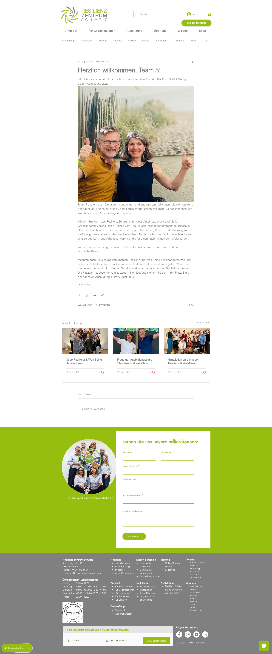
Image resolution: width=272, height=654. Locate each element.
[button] (209, 14)
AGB (192, 607)
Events (145, 40)
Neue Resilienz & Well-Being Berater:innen (84, 361)
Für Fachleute (122, 596)
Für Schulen (121, 599)
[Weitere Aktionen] (192, 61)
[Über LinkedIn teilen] (94, 295)
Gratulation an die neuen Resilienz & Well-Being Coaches (183, 361)
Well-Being (178, 40)
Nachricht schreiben (132, 511)
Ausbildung (161, 40)
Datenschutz (196, 610)
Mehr (193, 40)
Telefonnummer (130, 479)
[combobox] (158, 500)
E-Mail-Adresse (130, 466)
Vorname (127, 452)
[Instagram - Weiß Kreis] (188, 634)
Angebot (117, 40)
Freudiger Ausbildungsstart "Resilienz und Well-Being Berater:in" (134, 361)
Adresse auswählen (132, 495)
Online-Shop (117, 606)
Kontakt (200, 642)
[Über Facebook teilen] (79, 295)
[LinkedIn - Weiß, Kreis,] (205, 634)
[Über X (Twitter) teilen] (86, 295)
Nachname (166, 452)
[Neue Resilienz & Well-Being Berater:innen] (85, 341)
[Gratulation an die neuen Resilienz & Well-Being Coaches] (187, 341)
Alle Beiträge (68, 40)
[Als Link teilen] (102, 295)
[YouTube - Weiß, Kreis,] (196, 634)
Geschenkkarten (123, 613)
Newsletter (86, 40)
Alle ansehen (203, 322)
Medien (132, 40)
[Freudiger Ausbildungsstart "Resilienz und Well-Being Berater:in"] (136, 341)
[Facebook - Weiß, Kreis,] (179, 634)
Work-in (103, 40)
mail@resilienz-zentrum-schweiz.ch (87, 573)
